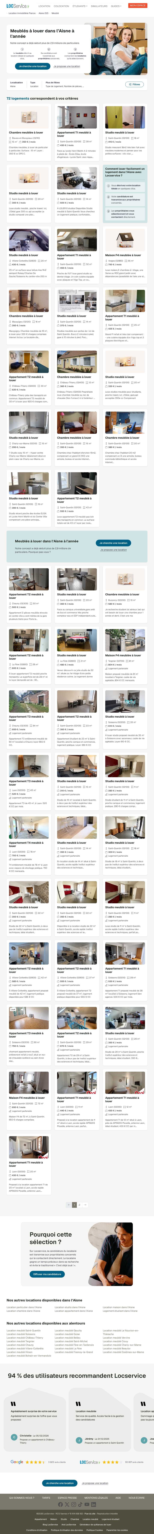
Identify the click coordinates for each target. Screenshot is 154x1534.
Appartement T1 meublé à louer (74, 134)
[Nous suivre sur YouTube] (87, 1504)
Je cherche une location (33, 66)
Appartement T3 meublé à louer (26, 718)
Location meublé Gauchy (68, 1330)
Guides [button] (115, 6)
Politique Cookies (94, 1530)
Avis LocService (69, 1524)
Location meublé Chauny (20, 1344)
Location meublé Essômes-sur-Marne (123, 1352)
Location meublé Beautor (117, 1348)
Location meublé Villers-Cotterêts (25, 1348)
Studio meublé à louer (119, 132)
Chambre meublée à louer (26, 132)
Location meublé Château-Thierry (25, 1337)
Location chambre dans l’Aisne (23, 1310)
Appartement (41, 1519)
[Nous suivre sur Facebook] (60, 1504)
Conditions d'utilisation (36, 1530)
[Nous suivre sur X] (67, 1504)
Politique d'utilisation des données (67, 1530)
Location (44, 6)
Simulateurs (99, 6)
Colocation (61, 6)
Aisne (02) (43, 13)
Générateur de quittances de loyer (95, 1524)
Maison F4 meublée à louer (123, 255)
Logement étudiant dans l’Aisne (120, 1310)
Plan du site (90, 1513)
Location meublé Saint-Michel (71, 1341)
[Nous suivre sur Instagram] (74, 1504)
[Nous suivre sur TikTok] (80, 1504)
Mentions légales (96, 1497)
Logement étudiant (110, 1519)
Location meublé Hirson (19, 1352)
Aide (118, 1497)
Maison (53, 1519)
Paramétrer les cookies (117, 1530)
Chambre (75, 1519)
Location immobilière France (22, 13)
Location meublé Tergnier (20, 1341)
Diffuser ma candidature (47, 1274)
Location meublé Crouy (115, 1341)
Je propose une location (67, 66)
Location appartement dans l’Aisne (74, 1310)
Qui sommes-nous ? (21, 1497)
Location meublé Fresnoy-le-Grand (74, 1352)
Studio (64, 1519)
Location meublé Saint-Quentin (24, 1330)
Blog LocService (50, 1524)
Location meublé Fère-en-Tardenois (74, 1344)
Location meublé (90, 1519)
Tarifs (46, 1497)
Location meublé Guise (67, 1334)
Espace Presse (67, 1497)
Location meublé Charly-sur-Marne (122, 1344)
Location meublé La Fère (68, 1348)
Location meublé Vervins (116, 1337)
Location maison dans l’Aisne (119, 1307)
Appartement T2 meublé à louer (26, 378)
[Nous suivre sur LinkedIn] (94, 1504)
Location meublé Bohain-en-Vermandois (29, 1355)
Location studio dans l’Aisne (70, 1307)
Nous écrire (137, 1497)
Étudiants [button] (79, 6)
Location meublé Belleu (67, 1337)
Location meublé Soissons (21, 1334)
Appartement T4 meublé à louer (26, 844)
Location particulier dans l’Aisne (24, 1307)
